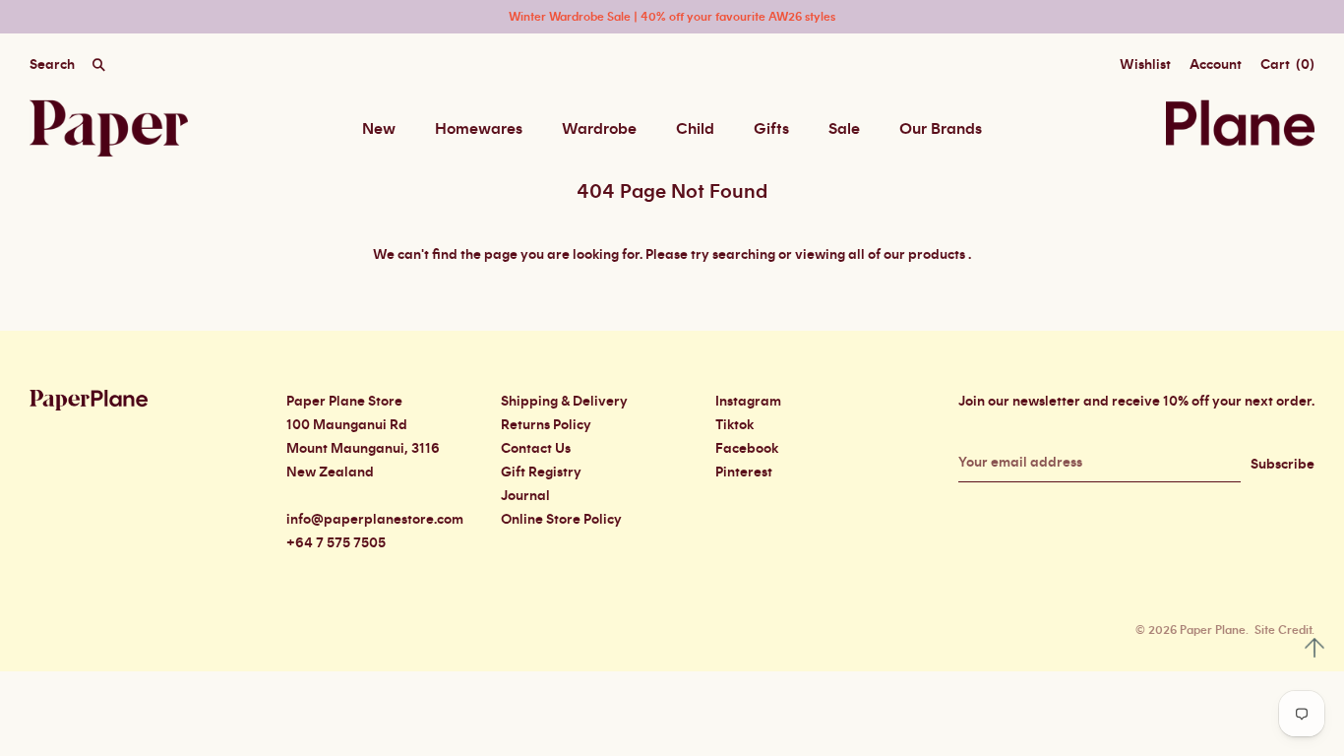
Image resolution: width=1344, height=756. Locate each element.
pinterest (743, 472)
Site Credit (1283, 630)
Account (1216, 65)
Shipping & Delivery (564, 402)
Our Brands (940, 129)
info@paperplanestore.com (374, 520)
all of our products (906, 255)
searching (743, 255)
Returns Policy (546, 425)
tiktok (734, 425)
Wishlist (1145, 65)
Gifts (771, 129)
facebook (746, 449)
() (1287, 65)
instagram (748, 402)
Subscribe (1282, 465)
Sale (844, 129)
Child (695, 129)
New (379, 129)
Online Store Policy (561, 520)
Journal (525, 496)
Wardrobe (599, 129)
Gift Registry (541, 472)
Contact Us (536, 449)
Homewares (478, 129)
